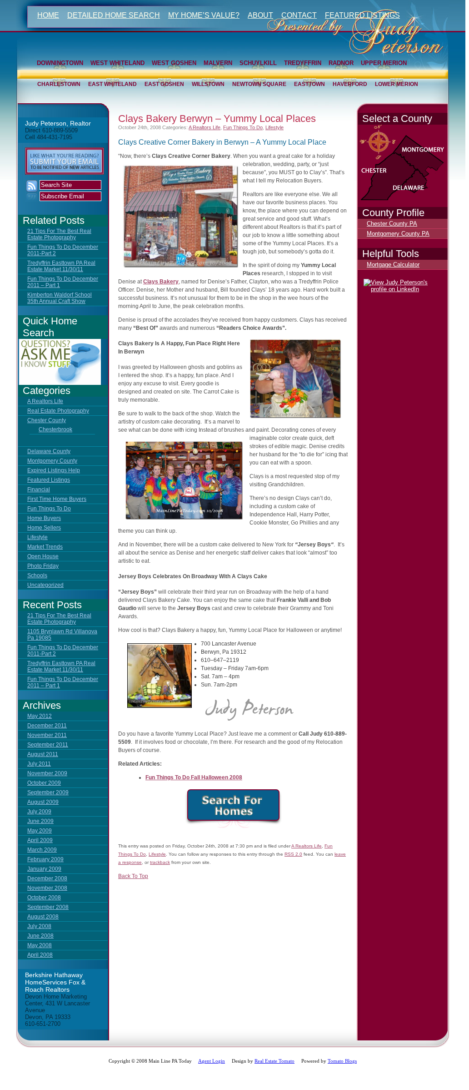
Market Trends (45, 547)
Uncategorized (45, 585)
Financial (38, 489)
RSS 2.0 (293, 854)
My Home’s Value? (203, 15)
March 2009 (42, 850)
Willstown (208, 84)
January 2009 (44, 869)
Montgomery (428, 156)
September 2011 (47, 745)
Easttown (309, 84)
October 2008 (44, 897)
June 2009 (40, 821)
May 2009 (39, 831)
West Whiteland (117, 63)
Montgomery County (52, 461)
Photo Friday (43, 566)
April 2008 (40, 955)
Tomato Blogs (342, 1061)
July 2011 (39, 764)
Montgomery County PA (398, 233)
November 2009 (47, 773)
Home (48, 15)
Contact (299, 15)
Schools (37, 575)
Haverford (350, 84)
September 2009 (48, 792)
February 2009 (45, 859)
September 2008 (48, 907)
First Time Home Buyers (56, 499)
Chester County (46, 420)
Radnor (341, 63)
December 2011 (47, 725)
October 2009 (44, 783)
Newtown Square (259, 84)
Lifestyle (37, 537)
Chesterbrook (55, 429)
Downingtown (60, 63)
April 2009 (40, 840)
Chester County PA (392, 223)
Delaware (434, 194)
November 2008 (47, 888)
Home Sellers (44, 528)
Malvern (218, 63)
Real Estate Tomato (274, 1061)
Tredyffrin (302, 63)
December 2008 (47, 878)
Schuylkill (258, 63)
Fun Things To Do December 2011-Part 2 (62, 250)
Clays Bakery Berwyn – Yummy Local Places (217, 118)
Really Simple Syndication (32, 190)
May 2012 (39, 716)
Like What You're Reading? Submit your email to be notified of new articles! (64, 161)
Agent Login (211, 1061)
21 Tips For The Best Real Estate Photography (59, 234)
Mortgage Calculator (393, 264)
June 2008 (40, 936)
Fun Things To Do (49, 508)
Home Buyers (44, 518)
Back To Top (133, 876)
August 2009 (43, 802)
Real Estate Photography (58, 411)
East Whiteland (112, 84)
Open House (43, 556)
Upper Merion (384, 63)
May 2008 (39, 945)
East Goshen (164, 84)
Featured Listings (362, 15)
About (260, 15)
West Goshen (174, 63)
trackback (160, 862)
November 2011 (47, 735)
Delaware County (48, 451)
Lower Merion (396, 84)
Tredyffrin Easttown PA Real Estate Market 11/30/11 (61, 266)
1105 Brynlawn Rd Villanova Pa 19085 (62, 634)
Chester (389, 178)
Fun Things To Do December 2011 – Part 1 (62, 282)
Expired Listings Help (53, 470)
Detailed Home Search (113, 15)
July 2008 (39, 926)
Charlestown (58, 84)
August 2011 (42, 754)
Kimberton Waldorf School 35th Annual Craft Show (59, 298)
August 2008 (43, 916)
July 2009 (39, 811)
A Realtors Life (45, 401)
